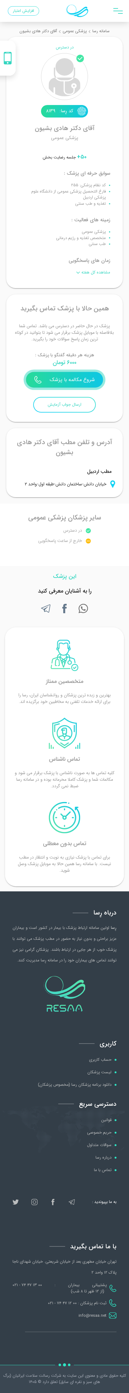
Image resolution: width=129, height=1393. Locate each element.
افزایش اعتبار (23, 11)
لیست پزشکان (99, 1072)
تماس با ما (102, 1170)
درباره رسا (103, 1158)
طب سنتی (97, 244)
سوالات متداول (99, 1145)
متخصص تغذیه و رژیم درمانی (81, 238)
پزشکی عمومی (75, 31)
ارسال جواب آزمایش (64, 404)
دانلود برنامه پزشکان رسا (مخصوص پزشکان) (74, 1085)
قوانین (106, 1120)
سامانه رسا (101, 31)
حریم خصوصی (99, 1133)
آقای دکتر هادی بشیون (38, 31)
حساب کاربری (100, 1060)
